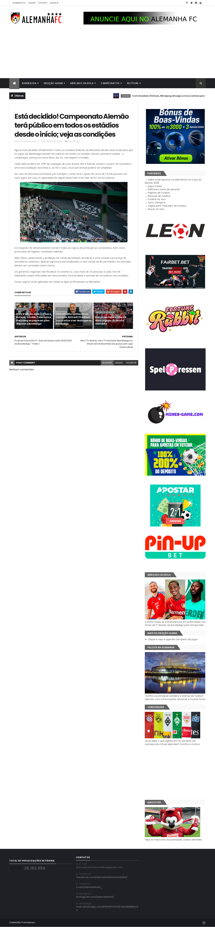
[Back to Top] (204, 923)
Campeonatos (110, 83)
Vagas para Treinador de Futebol (167, 205)
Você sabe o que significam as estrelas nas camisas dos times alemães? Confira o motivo (172, 742)
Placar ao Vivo (156, 209)
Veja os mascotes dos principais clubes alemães (173, 839)
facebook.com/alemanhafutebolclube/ (101, 877)
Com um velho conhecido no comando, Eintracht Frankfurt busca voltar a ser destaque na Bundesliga (73, 319)
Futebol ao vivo (157, 199)
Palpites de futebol (159, 192)
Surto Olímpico (156, 202)
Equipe (32, 3)
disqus (119, 362)
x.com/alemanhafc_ (89, 887)
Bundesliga (29, 83)
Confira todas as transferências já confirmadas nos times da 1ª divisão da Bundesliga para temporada (175, 623)
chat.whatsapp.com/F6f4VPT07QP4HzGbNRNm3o (107, 908)
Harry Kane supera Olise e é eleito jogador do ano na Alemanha (110, 320)
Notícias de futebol (159, 196)
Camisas (107, 96)
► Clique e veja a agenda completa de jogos (171, 639)
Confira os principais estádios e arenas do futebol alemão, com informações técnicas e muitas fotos (175, 697)
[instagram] (196, 3)
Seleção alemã (53, 83)
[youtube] (200, 3)
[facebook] (187, 3)
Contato (42, 3)
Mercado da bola (82, 83)
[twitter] (191, 3)
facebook (131, 362)
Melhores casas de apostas (164, 189)
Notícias (133, 83)
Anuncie (54, 3)
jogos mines (155, 186)
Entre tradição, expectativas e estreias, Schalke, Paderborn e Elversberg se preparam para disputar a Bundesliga (33, 319)
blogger (107, 362)
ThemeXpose (28, 922)
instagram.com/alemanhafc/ (95, 896)
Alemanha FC (19, 3)
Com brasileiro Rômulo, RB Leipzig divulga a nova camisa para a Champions (159, 95)
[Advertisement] (107, 53)
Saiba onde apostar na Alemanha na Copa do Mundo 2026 (173, 181)
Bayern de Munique (105, 312)
